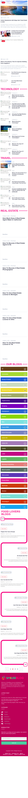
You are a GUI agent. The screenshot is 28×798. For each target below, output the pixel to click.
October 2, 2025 (5, 59)
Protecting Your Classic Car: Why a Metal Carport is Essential (14, 697)
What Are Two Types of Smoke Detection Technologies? (17, 153)
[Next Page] (21, 669)
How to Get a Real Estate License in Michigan (12, 293)
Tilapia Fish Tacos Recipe (8, 531)
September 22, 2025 (16, 84)
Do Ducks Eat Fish (22, 555)
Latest (3, 41)
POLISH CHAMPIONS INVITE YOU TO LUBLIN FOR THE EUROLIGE (19, 190)
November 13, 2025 (16, 36)
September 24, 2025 (16, 76)
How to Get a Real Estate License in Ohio (12, 318)
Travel (3, 2)
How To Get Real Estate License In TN (11, 343)
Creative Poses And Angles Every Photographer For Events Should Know (18, 32)
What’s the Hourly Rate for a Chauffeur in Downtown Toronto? (19, 174)
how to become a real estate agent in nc (14, 244)
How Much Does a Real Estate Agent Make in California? (14, 219)
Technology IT (14, 119)
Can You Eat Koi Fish (6, 579)
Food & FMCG (3, 528)
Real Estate (13, 215)
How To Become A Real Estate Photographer (14, 268)
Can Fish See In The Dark (20, 605)
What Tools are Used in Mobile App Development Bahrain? (18, 96)
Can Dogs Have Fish (6, 629)
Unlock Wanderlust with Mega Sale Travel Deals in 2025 (18, 165)
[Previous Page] (7, 669)
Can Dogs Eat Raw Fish (20, 653)
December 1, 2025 (5, 17)
